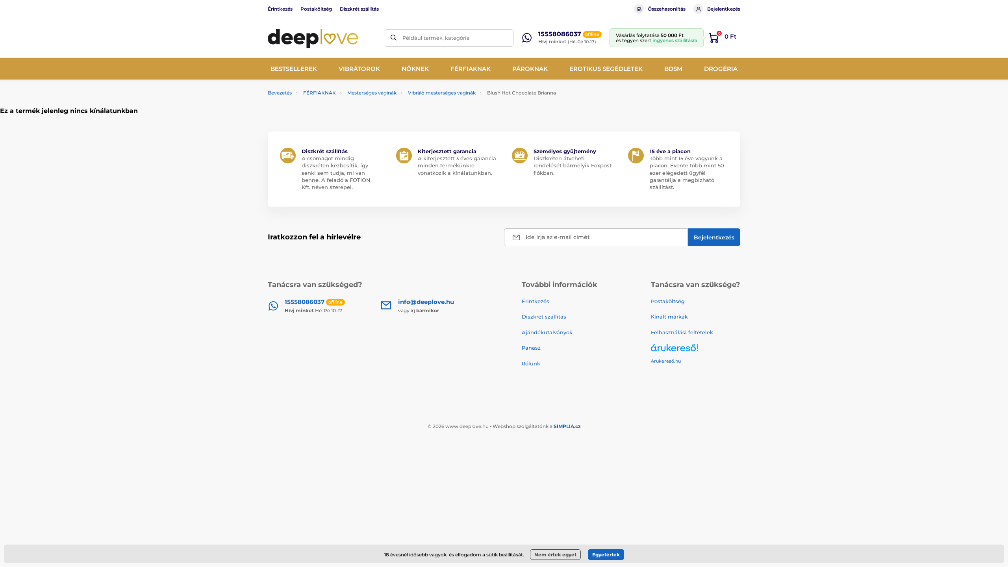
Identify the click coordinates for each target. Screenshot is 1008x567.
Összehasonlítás (667, 9)
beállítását (511, 555)
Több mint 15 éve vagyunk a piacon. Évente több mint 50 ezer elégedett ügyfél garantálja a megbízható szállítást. (687, 172)
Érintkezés (280, 9)
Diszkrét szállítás (359, 9)
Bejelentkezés (723, 9)
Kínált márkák (669, 316)
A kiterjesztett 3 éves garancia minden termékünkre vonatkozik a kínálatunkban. (457, 165)
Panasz (531, 348)
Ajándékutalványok (547, 332)
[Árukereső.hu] (695, 350)
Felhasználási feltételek (682, 332)
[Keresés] (393, 38)
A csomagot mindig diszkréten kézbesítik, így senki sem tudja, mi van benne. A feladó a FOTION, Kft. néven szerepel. (337, 172)
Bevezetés (280, 93)
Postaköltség (316, 9)
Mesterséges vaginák (372, 93)
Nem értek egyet (555, 555)
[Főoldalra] (313, 37)
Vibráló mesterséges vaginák (442, 93)
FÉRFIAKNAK (319, 93)
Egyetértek (606, 555)
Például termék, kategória (436, 38)
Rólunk (531, 363)
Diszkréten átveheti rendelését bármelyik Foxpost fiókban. (572, 165)
